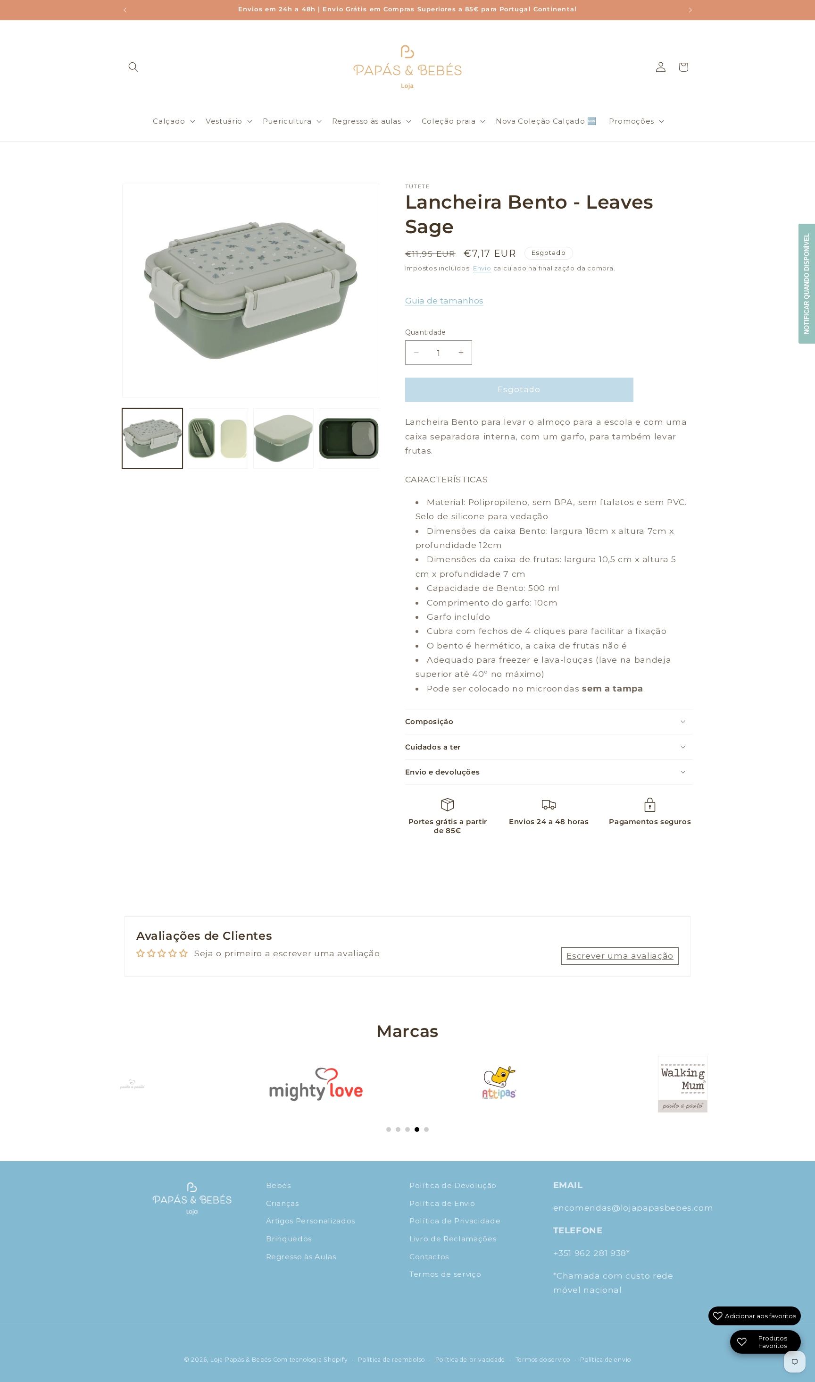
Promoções (631, 121)
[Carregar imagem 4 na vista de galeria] (349, 438)
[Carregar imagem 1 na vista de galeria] (152, 438)
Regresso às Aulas (301, 1256)
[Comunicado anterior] (125, 10)
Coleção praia (449, 121)
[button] (133, 67)
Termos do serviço (543, 1359)
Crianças (282, 1202)
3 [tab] (407, 1129)
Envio (482, 268)
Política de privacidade (470, 1359)
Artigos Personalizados (311, 1220)
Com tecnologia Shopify (310, 1359)
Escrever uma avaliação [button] (620, 956)
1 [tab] (388, 1129)
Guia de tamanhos (444, 300)
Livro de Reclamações (452, 1238)
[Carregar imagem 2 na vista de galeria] (218, 438)
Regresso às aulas (366, 121)
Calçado (169, 121)
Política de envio (605, 1359)
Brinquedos (289, 1238)
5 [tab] (426, 1129)
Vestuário (224, 121)
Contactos (429, 1256)
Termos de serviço (445, 1274)
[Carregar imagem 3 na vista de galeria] (283, 438)
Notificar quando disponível (806, 283)
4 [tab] (417, 1129)
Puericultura (287, 121)
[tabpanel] (132, 1084)
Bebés (278, 1185)
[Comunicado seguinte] (690, 10)
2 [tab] (398, 1129)
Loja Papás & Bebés (240, 1359)
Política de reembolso (391, 1359)
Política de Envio (442, 1202)
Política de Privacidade (454, 1220)
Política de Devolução (453, 1185)
